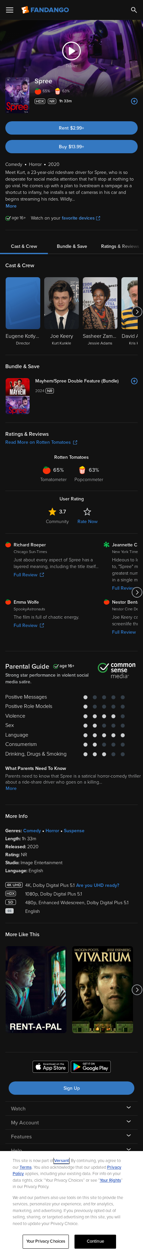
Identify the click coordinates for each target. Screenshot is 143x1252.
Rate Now (87, 521)
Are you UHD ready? (97, 885)
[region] (71, 1201)
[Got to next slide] (137, 312)
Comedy (32, 831)
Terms (26, 1167)
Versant (61, 1160)
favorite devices (78, 218)
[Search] (134, 10)
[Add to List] (134, 101)
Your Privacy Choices (46, 1241)
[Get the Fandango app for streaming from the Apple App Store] (50, 1067)
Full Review (25, 575)
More (11, 206)
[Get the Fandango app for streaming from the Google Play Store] (91, 1067)
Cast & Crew (24, 246)
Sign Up (72, 1088)
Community (57, 521)
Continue (95, 1241)
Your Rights (110, 1180)
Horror (52, 831)
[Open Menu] (9, 10)
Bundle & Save (72, 246)
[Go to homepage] (46, 10)
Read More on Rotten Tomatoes (38, 442)
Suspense (74, 831)
